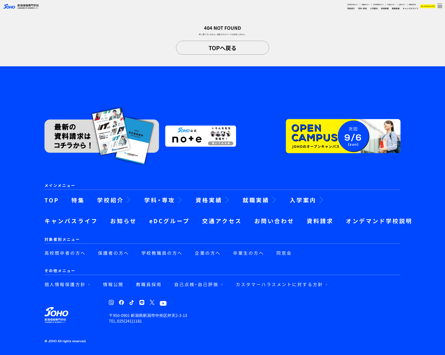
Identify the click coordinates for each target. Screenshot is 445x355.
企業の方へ (402, 4)
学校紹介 (351, 8)
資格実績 (385, 8)
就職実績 (396, 8)
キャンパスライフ (410, 8)
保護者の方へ (366, 4)
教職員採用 (412, 4)
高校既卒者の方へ (352, 4)
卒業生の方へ (391, 4)
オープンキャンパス (428, 6)
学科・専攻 (362, 8)
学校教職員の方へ (378, 4)
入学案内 (374, 8)
